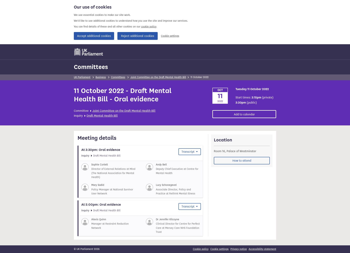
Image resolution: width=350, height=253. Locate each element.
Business (101, 77)
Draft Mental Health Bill (102, 115)
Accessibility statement (262, 249)
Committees (91, 67)
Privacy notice (238, 249)
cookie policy (148, 26)
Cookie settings (170, 35)
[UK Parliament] (89, 52)
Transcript (188, 151)
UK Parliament (82, 77)
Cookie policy (201, 249)
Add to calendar (244, 114)
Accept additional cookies (94, 36)
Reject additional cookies (137, 36)
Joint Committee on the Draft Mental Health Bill (158, 77)
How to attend (241, 160)
